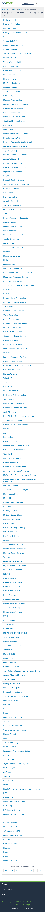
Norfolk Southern (10, 641)
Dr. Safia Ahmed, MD (11, 138)
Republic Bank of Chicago (13, 180)
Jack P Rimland (9, 412)
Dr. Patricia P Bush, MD (12, 328)
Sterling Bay (8, 96)
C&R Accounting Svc (11, 370)
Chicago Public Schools (12, 361)
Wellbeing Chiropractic (12, 205)
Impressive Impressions (12, 172)
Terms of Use (19, 905)
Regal (5, 713)
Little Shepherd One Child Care (15, 349)
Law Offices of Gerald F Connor (15, 134)
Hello (5, 260)
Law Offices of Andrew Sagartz (15, 424)
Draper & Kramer (10, 87)
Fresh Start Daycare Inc (12, 281)
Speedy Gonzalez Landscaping (15, 696)
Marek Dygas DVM (10, 494)
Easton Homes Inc (10, 620)
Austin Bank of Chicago (12, 319)
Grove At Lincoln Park (12, 587)
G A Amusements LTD (12, 831)
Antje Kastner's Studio (12, 646)
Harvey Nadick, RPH (11, 684)
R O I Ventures (9, 75)
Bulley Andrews (9, 595)
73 (31, 870)
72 (26, 870)
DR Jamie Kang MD (11, 391)
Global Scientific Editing (12, 353)
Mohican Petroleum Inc (12, 100)
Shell (5, 37)
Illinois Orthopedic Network (14, 802)
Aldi (5, 433)
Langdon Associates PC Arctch (15, 357)
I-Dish (5, 738)
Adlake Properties (10, 49)
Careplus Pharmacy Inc (12, 599)
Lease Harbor (8, 243)
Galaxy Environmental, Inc (13, 814)
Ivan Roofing (8, 785)
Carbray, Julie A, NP (11, 667)
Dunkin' (6, 852)
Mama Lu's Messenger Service (15, 277)
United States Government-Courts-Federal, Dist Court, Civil (22, 480)
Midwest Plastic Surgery (13, 827)
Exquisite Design (10, 125)
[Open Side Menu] (41, 3)
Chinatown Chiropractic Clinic (15, 408)
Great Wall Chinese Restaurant (15, 121)
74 (35, 870)
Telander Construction (12, 378)
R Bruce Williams (10, 374)
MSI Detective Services (12, 570)
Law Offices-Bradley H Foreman (16, 104)
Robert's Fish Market (11, 24)
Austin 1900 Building (11, 608)
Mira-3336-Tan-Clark (11, 519)
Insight (6, 176)
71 (21, 870)
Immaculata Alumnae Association (16, 751)
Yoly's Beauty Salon (11, 637)
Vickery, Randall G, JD (12, 62)
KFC (5, 793)
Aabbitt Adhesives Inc (12, 92)
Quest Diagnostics (10, 315)
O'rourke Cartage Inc (11, 201)
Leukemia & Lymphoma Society (15, 146)
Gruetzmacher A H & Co (12, 561)
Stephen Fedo (9, 679)
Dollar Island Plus (10, 20)
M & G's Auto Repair (11, 688)
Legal (28, 905)
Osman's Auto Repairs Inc (13, 210)
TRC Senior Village (11, 743)
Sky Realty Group (10, 151)
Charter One (8, 797)
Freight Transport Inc (11, 113)
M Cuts (6, 429)
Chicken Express (10, 844)
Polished (6, 709)
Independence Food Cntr (13, 269)
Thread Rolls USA (10, 41)
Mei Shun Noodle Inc (11, 83)
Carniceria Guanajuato (12, 70)
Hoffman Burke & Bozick (13, 45)
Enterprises (7, 839)
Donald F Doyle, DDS (12, 58)
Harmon (6, 848)
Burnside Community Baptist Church (17, 142)
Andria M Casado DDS (12, 163)
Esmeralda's (8, 629)
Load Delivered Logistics (13, 717)
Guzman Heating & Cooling (14, 528)
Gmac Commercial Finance (14, 835)
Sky (4, 818)
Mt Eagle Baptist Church (13, 515)
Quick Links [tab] (7, 889)
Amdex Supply (9, 759)
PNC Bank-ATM (9, 387)
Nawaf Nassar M (10, 231)
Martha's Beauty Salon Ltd (13, 553)
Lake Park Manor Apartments (14, 167)
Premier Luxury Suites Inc (13, 311)
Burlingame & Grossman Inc (14, 395)
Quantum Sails (9, 264)
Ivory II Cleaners (9, 129)
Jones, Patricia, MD (11, 159)
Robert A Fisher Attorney (13, 108)
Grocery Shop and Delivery (14, 675)
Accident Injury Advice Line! (14, 66)
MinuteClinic (8, 658)
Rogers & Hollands (10, 578)
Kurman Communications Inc (14, 692)
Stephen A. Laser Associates (14, 730)
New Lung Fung (9, 79)
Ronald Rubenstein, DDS (13, 235)
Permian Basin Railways (13, 502)
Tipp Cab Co (8, 454)
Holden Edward (9, 734)
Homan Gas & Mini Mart (12, 612)
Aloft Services (8, 772)
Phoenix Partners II (11, 823)
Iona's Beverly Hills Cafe (13, 458)
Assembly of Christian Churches (16, 471)
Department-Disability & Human (16, 446)
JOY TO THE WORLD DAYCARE (16, 184)
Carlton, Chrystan (10, 511)
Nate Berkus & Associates (13, 403)
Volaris (6, 721)
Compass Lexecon (10, 340)
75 (40, 870)
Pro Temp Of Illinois (11, 536)
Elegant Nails (8, 523)
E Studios (7, 294)
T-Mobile (6, 776)
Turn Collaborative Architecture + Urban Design (22, 671)
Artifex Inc (7, 214)
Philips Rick (8, 780)
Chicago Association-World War (16, 33)
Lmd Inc (6, 540)
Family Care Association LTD (15, 302)
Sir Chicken (8, 193)
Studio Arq (7, 806)
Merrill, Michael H (10, 498)
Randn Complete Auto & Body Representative (21, 789)
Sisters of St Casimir (11, 591)
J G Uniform (8, 306)
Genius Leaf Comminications (14, 336)
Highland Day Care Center (14, 117)
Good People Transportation (14, 467)
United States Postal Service (14, 603)
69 (12, 870)
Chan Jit (6, 856)
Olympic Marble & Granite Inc (15, 566)
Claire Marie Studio (11, 188)
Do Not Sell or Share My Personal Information (28, 902)
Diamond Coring (9, 252)
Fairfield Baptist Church (12, 344)
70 (16, 870)
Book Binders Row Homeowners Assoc (19, 416)
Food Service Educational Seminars (17, 273)
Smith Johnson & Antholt (13, 544)
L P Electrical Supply (11, 810)
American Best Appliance (13, 247)
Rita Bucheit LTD (10, 532)
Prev (6, 870)
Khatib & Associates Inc (12, 726)
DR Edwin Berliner (10, 485)
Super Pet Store (9, 625)
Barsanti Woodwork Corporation (16, 218)
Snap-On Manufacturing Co (14, 420)
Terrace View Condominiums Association (19, 54)
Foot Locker (8, 437)
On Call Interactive (10, 662)
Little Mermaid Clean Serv (13, 700)
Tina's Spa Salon (10, 399)
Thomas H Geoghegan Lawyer (15, 490)
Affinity (6, 755)
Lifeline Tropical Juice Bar (13, 226)
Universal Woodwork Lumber (14, 155)
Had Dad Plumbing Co (12, 747)
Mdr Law (6, 705)
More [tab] (4, 894)
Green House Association (13, 332)
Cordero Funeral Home (12, 582)
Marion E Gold (9, 654)
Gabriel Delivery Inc (11, 239)
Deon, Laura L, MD (10, 861)
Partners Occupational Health (15, 323)
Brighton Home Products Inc (14, 298)
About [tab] (4, 884)
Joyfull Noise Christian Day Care (16, 764)
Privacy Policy (6, 902)
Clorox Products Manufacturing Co (17, 365)
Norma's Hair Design (11, 222)
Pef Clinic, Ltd (9, 506)
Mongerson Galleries (11, 256)
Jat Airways (7, 650)
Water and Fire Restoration (14, 450)
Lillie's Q (6, 574)
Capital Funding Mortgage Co (15, 462)
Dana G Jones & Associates (14, 549)
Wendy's (6, 557)
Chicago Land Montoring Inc (14, 441)
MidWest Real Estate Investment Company (20, 475)
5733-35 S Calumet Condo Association (18, 285)
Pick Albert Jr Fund (10, 197)
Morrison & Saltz (9, 28)
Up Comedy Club (10, 768)
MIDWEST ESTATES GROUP (15, 633)
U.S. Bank (7, 616)
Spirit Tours (7, 290)
